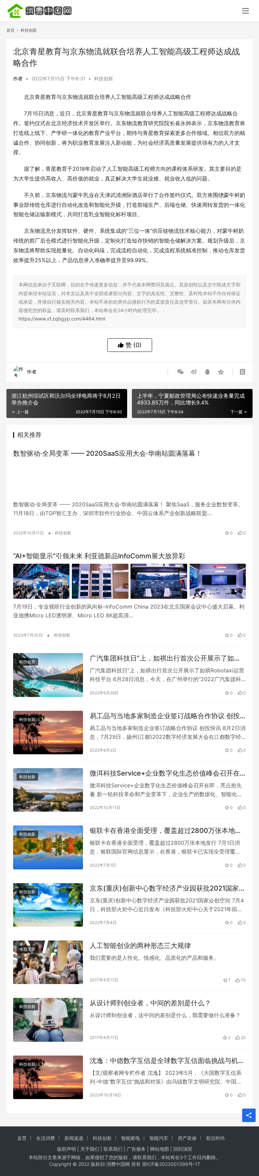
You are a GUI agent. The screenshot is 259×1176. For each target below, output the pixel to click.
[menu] (245, 11)
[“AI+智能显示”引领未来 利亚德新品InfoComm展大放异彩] (129, 581)
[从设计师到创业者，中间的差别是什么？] (48, 1019)
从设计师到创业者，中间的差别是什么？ (150, 1003)
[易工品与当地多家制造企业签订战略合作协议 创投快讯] (48, 732)
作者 (18, 78)
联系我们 (113, 1149)
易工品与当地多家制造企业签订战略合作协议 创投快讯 (165, 716)
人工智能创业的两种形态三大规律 (140, 946)
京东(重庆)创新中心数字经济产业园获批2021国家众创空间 (168, 888)
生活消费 (45, 1138)
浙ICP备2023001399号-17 (171, 1164)
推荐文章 (27, 949)
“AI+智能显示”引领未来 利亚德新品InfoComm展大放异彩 (99, 556)
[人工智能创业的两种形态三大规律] (48, 962)
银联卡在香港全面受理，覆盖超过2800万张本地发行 (166, 831)
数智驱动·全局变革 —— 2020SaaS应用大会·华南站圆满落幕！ (107, 453)
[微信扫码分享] (180, 372)
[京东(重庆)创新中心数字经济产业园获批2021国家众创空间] (48, 905)
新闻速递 (73, 1138)
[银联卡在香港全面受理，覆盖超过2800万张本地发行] (48, 847)
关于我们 (89, 1149)
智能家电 (130, 1138)
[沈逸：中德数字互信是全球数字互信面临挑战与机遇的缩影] (48, 1077)
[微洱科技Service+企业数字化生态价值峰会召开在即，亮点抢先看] (48, 790)
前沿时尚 (215, 1138)
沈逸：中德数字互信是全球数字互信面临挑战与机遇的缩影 (167, 1061)
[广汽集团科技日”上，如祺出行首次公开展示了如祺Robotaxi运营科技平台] (48, 675)
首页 (10, 30)
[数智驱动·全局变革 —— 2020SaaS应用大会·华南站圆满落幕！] (129, 479)
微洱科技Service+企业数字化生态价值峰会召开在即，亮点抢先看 (165, 773)
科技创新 (103, 78)
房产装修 (187, 1138)
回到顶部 (182, 1149)
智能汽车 (158, 1138)
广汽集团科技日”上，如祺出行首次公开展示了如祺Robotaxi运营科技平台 (165, 658)
